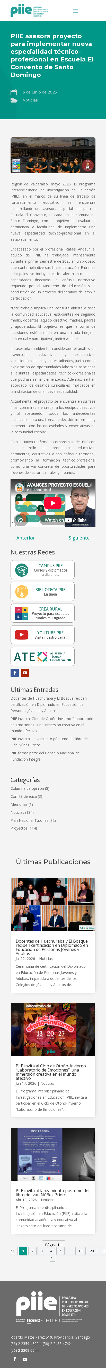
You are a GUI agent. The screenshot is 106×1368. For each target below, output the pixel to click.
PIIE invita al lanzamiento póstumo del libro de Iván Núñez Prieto (52, 1193)
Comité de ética (24, 796)
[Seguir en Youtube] (25, 673)
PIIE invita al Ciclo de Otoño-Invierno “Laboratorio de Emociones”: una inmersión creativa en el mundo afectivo (52, 724)
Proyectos (19, 828)
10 (80, 1251)
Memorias (19, 804)
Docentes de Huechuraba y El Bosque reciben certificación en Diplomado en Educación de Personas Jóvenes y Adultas (49, 704)
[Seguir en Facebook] (15, 673)
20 (92, 1251)
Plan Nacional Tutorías (29, 820)
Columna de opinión (27, 788)
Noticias (30, 100)
